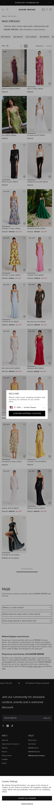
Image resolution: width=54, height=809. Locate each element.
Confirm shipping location (27, 413)
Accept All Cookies (27, 798)
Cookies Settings (27, 804)
